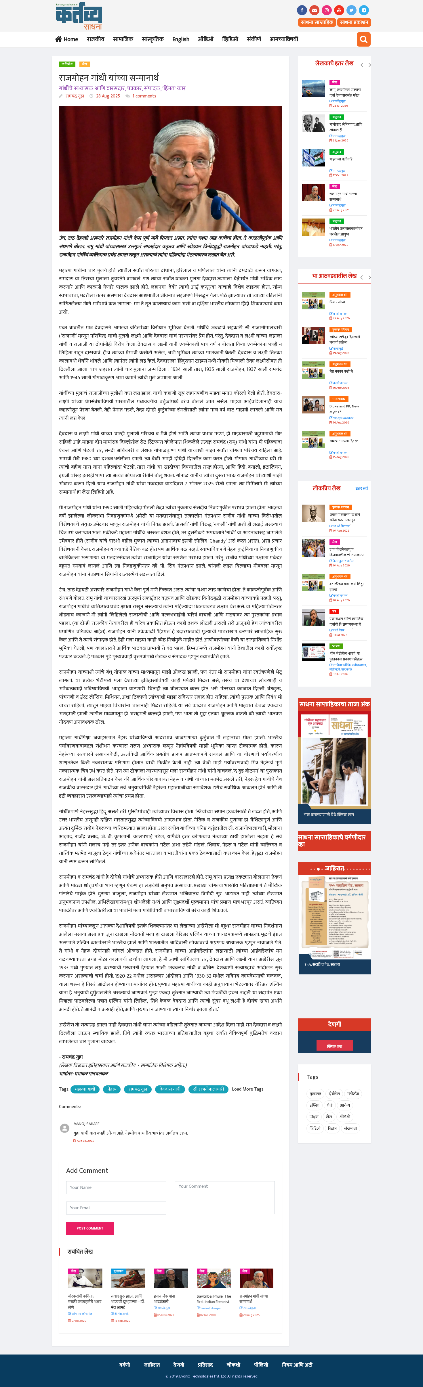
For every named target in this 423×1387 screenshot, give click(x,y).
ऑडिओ (206, 39)
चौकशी (233, 1365)
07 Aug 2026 (340, 531)
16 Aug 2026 (340, 388)
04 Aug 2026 (341, 566)
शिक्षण (314, 1117)
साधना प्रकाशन (354, 22)
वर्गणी (124, 1365)
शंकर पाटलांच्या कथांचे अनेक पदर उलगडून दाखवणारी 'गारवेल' (344, 520)
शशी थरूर (338, 631)
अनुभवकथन (340, 295)
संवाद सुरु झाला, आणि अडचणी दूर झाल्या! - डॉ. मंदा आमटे (127, 1302)
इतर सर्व (362, 488)
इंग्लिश (314, 1105)
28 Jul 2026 (340, 106)
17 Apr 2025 (340, 245)
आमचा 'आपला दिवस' (343, 441)
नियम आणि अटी (297, 1365)
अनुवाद (336, 117)
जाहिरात (152, 1365)
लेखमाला (350, 1128)
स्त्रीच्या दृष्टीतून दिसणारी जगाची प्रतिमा (344, 340)
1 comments (144, 96)
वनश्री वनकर (340, 314)
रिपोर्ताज (353, 1094)
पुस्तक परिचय (340, 329)
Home (69, 39)
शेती (330, 1105)
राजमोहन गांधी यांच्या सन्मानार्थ (253, 1299)
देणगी (179, 1365)
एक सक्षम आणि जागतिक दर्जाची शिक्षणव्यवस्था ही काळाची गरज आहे (346, 624)
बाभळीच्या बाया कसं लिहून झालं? (347, 587)
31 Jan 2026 (340, 141)
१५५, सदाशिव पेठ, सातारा (321, 964)
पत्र (334, 611)
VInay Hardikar (343, 418)
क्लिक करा (334, 1046)
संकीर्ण (254, 39)
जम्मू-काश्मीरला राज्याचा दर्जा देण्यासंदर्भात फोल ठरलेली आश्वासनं (345, 95)
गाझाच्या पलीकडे (340, 159)
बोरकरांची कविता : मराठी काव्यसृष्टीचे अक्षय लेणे (84, 1302)
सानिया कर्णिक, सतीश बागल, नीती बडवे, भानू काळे (348, 667)
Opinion (339, 399)
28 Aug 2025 (107, 96)
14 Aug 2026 (340, 423)
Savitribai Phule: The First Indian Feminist (213, 1299)
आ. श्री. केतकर (341, 526)
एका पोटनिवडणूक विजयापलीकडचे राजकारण (346, 552)
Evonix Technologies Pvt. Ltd (202, 1376)
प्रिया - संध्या (337, 302)
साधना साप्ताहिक (317, 22)
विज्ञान (332, 1128)
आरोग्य (345, 1105)
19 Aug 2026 (340, 353)
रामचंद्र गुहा (74, 96)
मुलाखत (118, 1271)
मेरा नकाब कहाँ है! (341, 371)
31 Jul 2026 (339, 635)
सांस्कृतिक (153, 39)
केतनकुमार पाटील (343, 561)
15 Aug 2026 (340, 457)
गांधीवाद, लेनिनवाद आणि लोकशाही (345, 127)
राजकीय (95, 39)
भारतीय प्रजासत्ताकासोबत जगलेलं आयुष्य (346, 231)
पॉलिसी (261, 1365)
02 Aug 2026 (341, 600)
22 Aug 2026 (341, 318)
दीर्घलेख (334, 1094)
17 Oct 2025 (340, 175)
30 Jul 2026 (340, 674)
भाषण (336, 646)
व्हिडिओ (230, 39)
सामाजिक (123, 39)
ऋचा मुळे (338, 349)
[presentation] (361, 65)
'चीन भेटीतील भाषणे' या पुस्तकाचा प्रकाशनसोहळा (346, 656)
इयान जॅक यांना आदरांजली (163, 1299)
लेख (84, 64)
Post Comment (90, 1228)
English (180, 39)
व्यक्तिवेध (67, 64)
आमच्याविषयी (284, 39)
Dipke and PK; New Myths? (344, 409)
